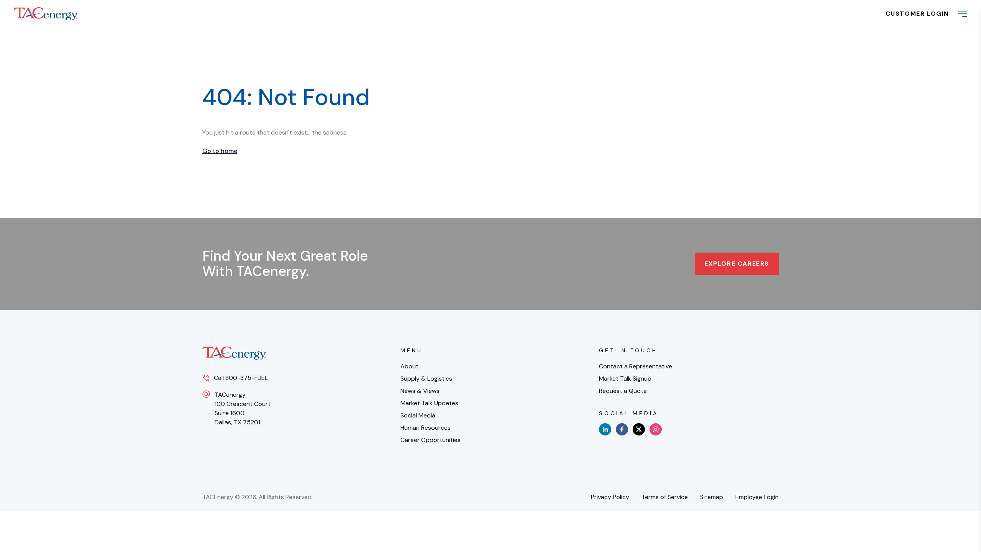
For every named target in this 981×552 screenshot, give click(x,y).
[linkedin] (605, 429)
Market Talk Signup (625, 379)
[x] (639, 429)
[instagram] (656, 429)
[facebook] (622, 429)
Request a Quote (623, 391)
